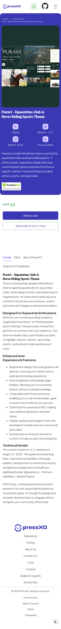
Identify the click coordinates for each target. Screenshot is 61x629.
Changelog (30, 615)
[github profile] (45, 6)
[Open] (55, 6)
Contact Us (31, 555)
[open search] (33, 6)
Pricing (30, 542)
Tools (30, 562)
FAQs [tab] (17, 257)
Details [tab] (7, 257)
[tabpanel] (30, 392)
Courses (31, 569)
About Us (30, 549)
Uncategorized (18, 19)
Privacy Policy (30, 597)
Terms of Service (30, 603)
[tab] (7, 257)
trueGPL (5, 19)
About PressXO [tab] (32, 257)
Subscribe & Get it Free (30, 226)
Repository (30, 536)
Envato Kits (30, 582)
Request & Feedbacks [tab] (16, 266)
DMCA (30, 609)
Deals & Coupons (30, 575)
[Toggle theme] (55, 621)
